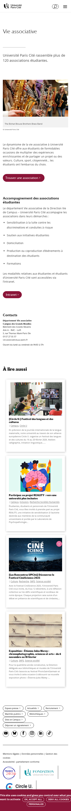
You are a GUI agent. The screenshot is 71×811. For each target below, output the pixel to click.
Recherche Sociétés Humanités (44, 501)
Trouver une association (21, 178)
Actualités (32, 708)
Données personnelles (32, 753)
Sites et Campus (12, 719)
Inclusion (24, 501)
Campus (15, 425)
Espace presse (11, 708)
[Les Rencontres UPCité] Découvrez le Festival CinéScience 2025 (31, 576)
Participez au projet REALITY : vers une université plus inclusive (32, 497)
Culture (14, 581)
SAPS (32, 581)
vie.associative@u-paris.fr (15, 339)
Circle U (23, 425)
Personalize (36, 804)
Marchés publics (13, 713)
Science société (43, 581)
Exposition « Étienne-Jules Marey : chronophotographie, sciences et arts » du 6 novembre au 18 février (35, 653)
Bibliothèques (36, 713)
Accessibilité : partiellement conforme (21, 761)
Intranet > (12, 294)
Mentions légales (11, 753)
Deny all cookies (58, 799)
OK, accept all (33, 799)
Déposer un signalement (17, 725)
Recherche (24, 581)
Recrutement (52, 708)
